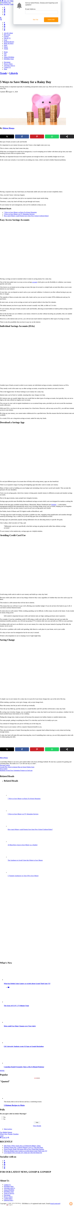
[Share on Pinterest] (37, 136)
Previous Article (5, 765)
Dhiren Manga (8, 128)
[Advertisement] (22, 175)
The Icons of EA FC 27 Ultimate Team (16, 1005)
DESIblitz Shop (8, 1186)
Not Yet (35, 19)
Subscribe (51, 19)
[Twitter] (4, 9)
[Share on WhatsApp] (52, 136)
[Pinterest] (4, 11)
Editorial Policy (8, 1200)
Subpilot (53, 504)
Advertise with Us (9, 65)
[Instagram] (4, 13)
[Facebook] (4, 7)
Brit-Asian (7, 35)
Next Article (3, 769)
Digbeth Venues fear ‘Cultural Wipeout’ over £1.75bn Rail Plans (23, 1147)
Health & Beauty (9, 42)
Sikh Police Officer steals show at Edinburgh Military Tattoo (22, 1146)
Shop (1, 4)
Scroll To (4, 1137)
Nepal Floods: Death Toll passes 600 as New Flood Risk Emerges (24, 1149)
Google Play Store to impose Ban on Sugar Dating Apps (17, 767)
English (10, 1205)
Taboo (6, 47)
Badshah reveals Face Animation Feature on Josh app (16, 770)
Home (6, 52)
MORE (2, 1070)
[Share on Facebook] (22, 136)
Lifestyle (13, 73)
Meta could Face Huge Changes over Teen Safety (20, 1026)
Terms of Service (9, 1193)
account (34, 282)
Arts (8, 1)
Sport (5, 45)
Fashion (6, 36)
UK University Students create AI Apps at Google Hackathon (24, 1046)
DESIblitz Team (9, 59)
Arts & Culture (8, 33)
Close (1, 1136)
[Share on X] (7, 136)
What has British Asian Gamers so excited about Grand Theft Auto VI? (27, 983)
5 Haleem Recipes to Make (14, 1105)
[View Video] (8, 987)
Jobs (5, 1)
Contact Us (13, 4)
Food (5, 40)
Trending (15, 1134)
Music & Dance (8, 43)
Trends (6, 48)
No (4, 1119)
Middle (5, 1132)
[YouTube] (4, 14)
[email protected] (55, 1203)
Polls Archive (8, 1129)
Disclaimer (7, 62)
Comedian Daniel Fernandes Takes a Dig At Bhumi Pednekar (24, 1067)
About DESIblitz (9, 57)
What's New (4, 1134)
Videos (12, 1)
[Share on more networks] (67, 136)
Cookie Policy (8, 1198)
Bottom (10, 1132)
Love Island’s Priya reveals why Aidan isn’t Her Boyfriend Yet (23, 1152)
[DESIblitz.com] (5, 2)
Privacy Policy (8, 64)
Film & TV (7, 38)
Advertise (6, 4)
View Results (37, 1126)
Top (1, 1132)
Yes (4, 1117)
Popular (10, 1134)
